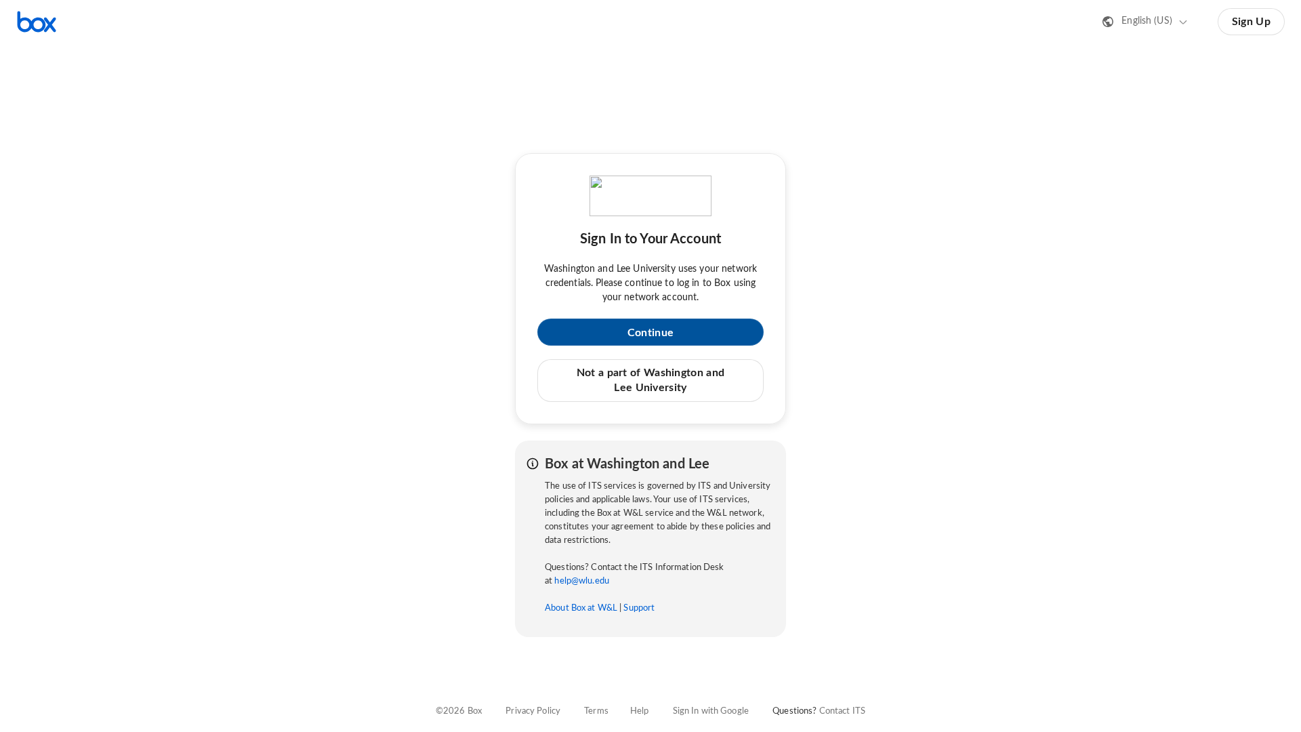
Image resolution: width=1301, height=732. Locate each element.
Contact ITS (842, 711)
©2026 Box (459, 711)
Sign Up (1251, 21)
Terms (596, 711)
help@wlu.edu (581, 581)
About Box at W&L (581, 608)
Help (639, 711)
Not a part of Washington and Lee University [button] (650, 380)
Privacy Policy (532, 711)
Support (639, 608)
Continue (650, 332)
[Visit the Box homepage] (36, 22)
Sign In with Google (711, 711)
